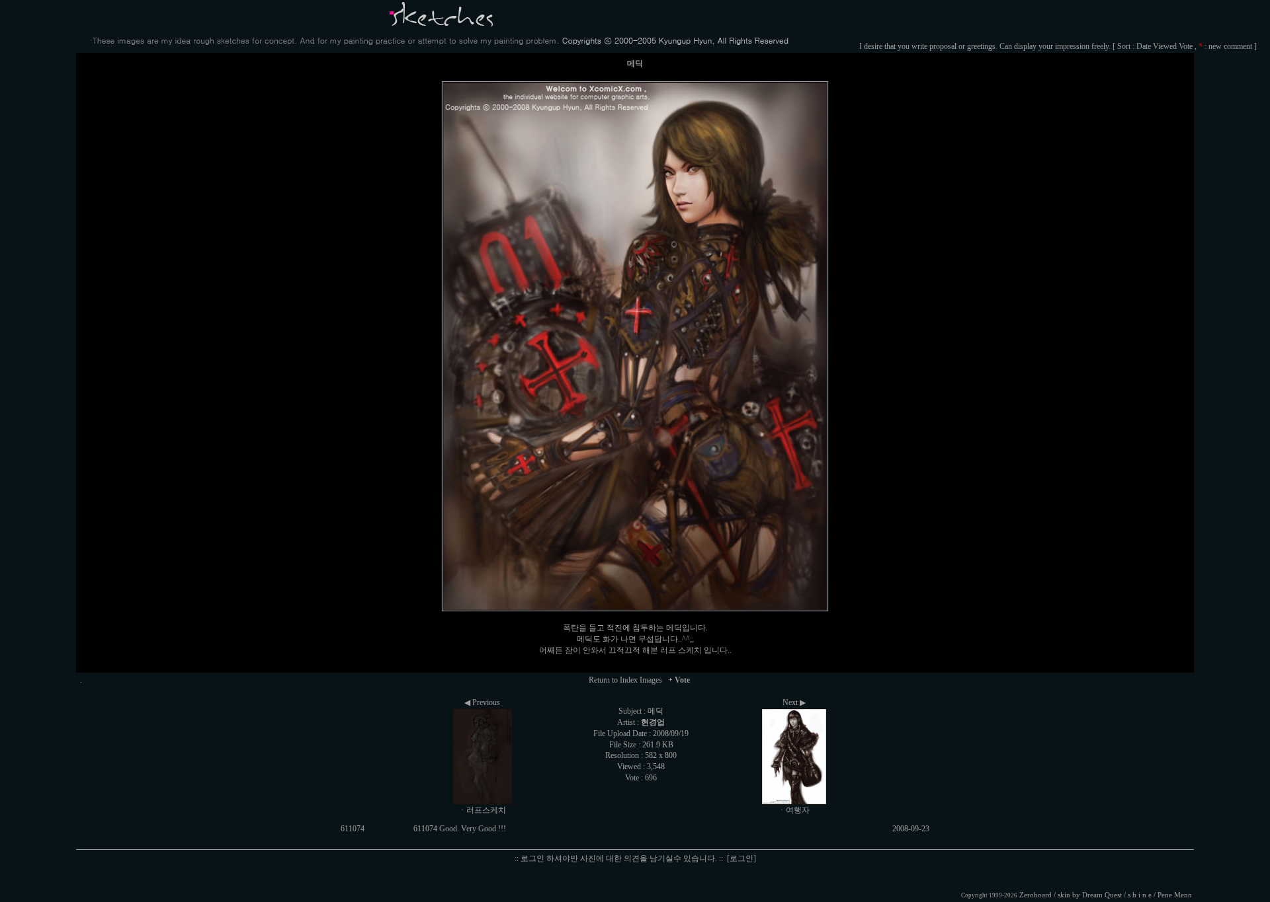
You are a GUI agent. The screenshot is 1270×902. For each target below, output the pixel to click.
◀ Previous (482, 702)
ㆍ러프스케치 (482, 810)
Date (1143, 46)
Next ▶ (794, 702)
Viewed (1165, 46)
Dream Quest (1102, 895)
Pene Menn (1175, 895)
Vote (1186, 46)
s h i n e (1140, 895)
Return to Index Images (625, 680)
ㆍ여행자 (794, 810)
